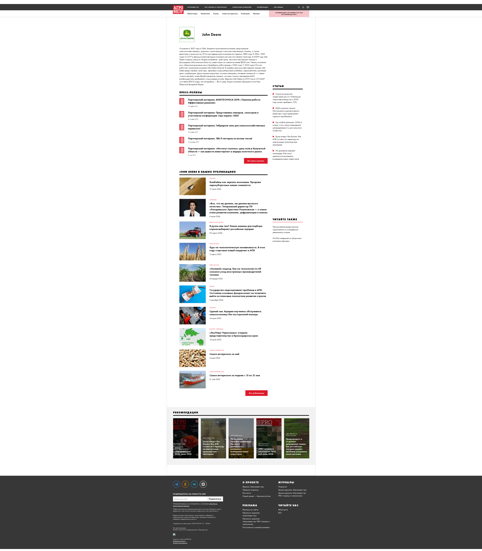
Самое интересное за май (224, 353)
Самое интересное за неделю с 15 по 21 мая (234, 375)
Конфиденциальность (179, 541)
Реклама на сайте (250, 509)
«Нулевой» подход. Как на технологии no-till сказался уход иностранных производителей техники (235, 271)
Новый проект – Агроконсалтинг (257, 496)
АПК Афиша (278, 7)
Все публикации (256, 393)
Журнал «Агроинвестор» (253, 486)
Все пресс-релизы (256, 160)
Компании (245, 13)
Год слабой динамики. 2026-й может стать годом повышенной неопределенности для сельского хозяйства (287, 126)
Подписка (282, 486)
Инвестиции (192, 13)
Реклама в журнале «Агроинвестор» (251, 514)
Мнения (256, 13)
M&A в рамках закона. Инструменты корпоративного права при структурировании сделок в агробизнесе (286, 112)
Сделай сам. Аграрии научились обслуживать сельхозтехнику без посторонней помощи (235, 313)
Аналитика (205, 13)
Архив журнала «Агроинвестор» (292, 489)
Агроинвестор (193, 7)
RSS (280, 512)
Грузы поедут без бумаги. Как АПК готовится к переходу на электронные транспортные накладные (287, 140)
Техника (212, 178)
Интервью (213, 200)
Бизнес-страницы (216, 329)
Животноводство (216, 222)
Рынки (216, 13)
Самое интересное (230, 13)
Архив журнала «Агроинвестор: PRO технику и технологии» (292, 494)
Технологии (214, 244)
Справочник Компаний (241, 7)
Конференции (262, 7)
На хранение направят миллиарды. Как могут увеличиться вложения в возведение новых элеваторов (286, 154)
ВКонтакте (283, 509)
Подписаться (215, 499)
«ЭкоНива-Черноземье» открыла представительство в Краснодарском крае (233, 334)
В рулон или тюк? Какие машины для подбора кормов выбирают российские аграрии (235, 227)
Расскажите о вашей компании (256, 527)
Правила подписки (251, 489)
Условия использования (180, 543)
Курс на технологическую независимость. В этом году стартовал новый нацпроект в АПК (237, 249)
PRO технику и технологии (216, 7)
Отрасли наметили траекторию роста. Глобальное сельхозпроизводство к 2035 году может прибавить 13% (286, 98)
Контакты (247, 493)
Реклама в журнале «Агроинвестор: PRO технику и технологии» (256, 521)
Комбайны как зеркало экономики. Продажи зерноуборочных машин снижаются (235, 184)
